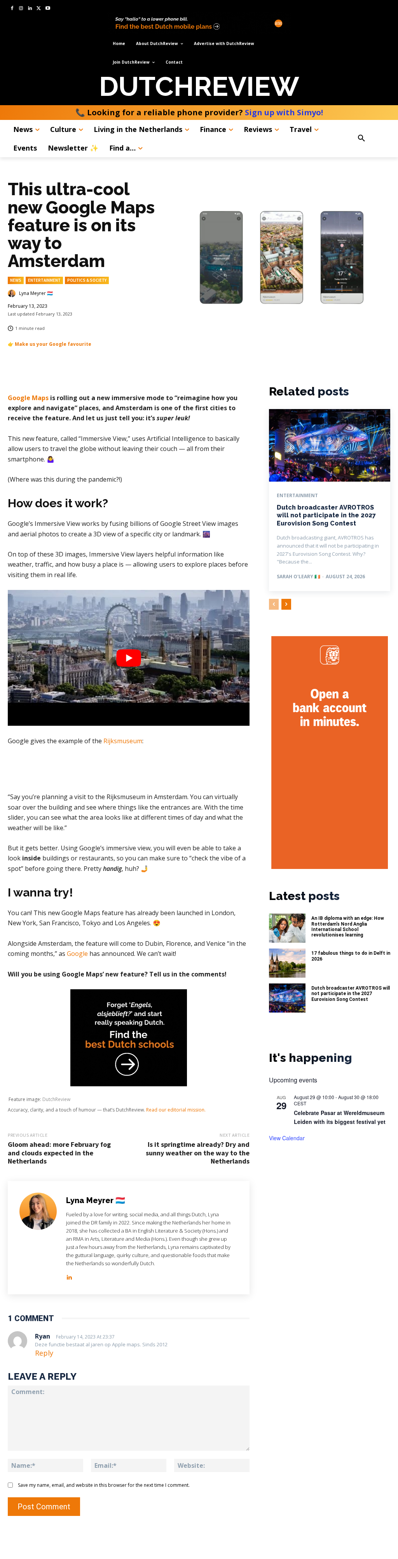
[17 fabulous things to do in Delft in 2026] (287, 963)
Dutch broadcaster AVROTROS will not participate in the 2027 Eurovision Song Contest (326, 515)
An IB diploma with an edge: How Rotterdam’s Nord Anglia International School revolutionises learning (347, 927)
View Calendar (287, 1138)
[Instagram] (21, 8)
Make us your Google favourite (53, 344)
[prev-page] (274, 604)
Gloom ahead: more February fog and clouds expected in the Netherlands (59, 1152)
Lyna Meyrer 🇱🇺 (36, 293)
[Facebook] (12, 8)
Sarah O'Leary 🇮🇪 (298, 576)
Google (77, 953)
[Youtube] (47, 8)
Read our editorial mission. (176, 1109)
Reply (44, 1353)
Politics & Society (86, 280)
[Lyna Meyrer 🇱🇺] (13, 293)
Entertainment (44, 280)
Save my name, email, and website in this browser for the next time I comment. (104, 1485)
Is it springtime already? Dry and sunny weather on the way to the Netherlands (198, 1152)
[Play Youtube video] (129, 658)
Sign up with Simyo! (284, 112)
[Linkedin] (30, 8)
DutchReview (56, 1099)
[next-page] (286, 604)
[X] (38, 8)
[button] (371, 138)
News (15, 280)
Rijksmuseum (122, 741)
